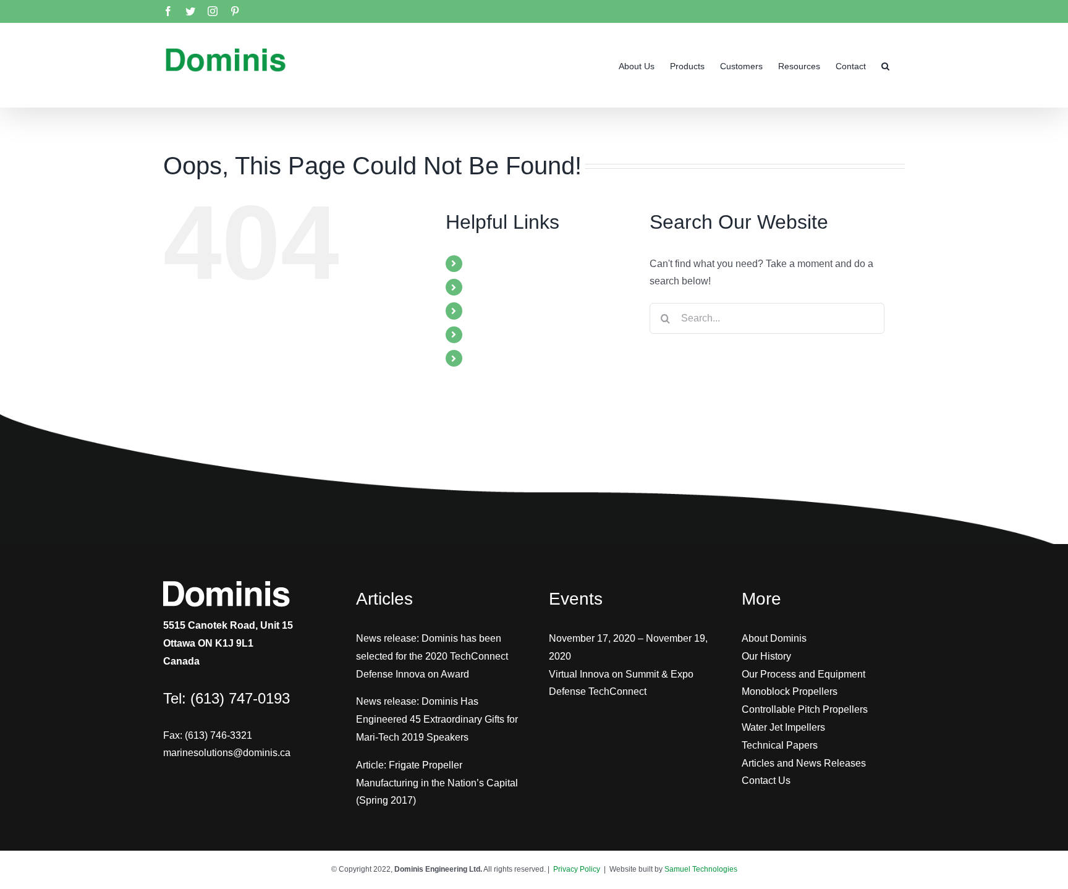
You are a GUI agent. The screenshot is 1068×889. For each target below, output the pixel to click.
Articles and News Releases (804, 763)
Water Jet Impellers (783, 727)
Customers (493, 310)
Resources (493, 335)
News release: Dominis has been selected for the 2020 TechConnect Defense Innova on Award (432, 656)
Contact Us (766, 780)
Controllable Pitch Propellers (805, 709)
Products (488, 287)
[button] (885, 65)
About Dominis (774, 638)
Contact (486, 358)
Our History (766, 656)
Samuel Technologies (700, 869)
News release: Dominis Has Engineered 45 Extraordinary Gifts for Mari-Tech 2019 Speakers (437, 719)
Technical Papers (780, 745)
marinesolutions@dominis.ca (226, 752)
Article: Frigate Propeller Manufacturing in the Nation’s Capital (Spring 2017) (437, 783)
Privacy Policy (576, 869)
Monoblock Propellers (789, 691)
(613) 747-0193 (240, 698)
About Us (489, 263)
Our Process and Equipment (803, 674)
